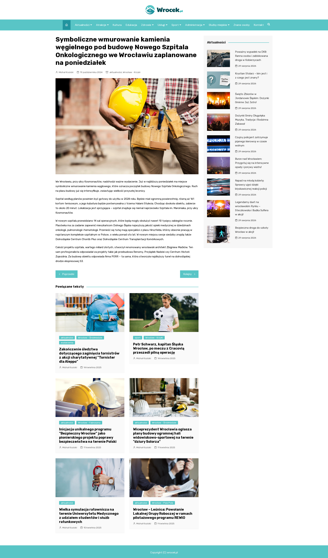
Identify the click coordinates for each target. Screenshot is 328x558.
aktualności (116, 72)
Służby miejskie (218, 25)
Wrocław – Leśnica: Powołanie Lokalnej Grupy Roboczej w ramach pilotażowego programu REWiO (162, 513)
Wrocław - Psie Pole (162, 503)
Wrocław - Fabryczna (89, 422)
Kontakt (259, 25)
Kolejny (187, 274)
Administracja (193, 25)
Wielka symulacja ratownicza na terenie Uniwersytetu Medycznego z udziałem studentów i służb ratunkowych (89, 515)
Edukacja (131, 25)
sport (137, 337)
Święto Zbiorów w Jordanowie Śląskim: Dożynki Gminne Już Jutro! (252, 98)
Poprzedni (68, 274)
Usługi (161, 25)
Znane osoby (242, 25)
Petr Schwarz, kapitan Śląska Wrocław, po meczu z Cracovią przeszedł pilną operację (158, 348)
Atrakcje (101, 25)
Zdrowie (146, 25)
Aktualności (82, 25)
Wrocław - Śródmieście (90, 337)
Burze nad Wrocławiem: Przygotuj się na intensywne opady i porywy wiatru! (252, 163)
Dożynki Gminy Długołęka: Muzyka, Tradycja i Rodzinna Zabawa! (251, 119)
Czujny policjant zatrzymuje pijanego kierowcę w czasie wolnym (251, 141)
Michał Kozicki (66, 72)
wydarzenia (67, 342)
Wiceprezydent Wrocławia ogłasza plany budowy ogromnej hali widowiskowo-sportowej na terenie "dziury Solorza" (163, 435)
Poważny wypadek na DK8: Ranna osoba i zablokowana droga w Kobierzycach (251, 56)
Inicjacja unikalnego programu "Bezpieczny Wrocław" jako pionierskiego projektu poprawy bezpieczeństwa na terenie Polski (88, 435)
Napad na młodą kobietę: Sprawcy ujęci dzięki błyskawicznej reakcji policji (251, 184)
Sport (175, 25)
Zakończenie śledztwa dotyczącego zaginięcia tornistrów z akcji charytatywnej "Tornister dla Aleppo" (89, 355)
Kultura (117, 25)
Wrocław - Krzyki (131, 72)
